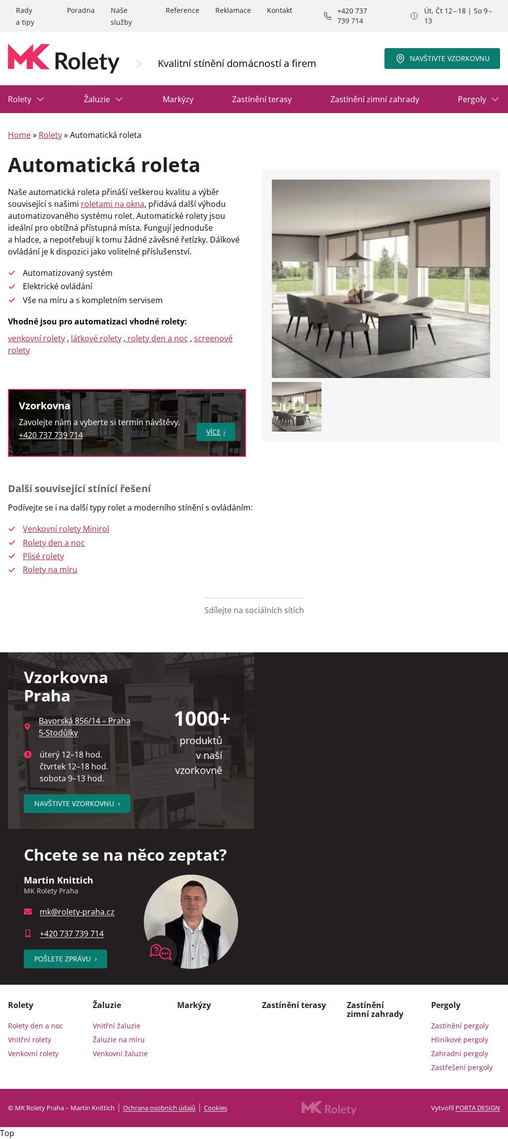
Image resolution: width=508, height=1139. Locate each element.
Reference (182, 10)
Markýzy (178, 99)
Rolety (19, 99)
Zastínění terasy (262, 99)
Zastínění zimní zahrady (374, 99)
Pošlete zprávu (65, 958)
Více (213, 432)
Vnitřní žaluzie (116, 1025)
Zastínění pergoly (460, 1025)
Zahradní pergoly (459, 1053)
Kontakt (279, 10)
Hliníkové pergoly (459, 1039)
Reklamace (233, 10)
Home (19, 134)
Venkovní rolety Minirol (66, 528)
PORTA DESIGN (477, 1107)
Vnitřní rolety (29, 1039)
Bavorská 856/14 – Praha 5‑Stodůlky (84, 726)
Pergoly (472, 99)
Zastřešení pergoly (462, 1067)
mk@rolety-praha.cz (77, 911)
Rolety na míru (50, 569)
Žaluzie (97, 99)
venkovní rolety (36, 338)
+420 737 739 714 (352, 15)
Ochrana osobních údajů (159, 1107)
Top (7, 1133)
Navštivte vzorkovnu (450, 58)
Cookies (215, 1107)
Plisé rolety (43, 556)
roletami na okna (112, 203)
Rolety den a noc (54, 542)
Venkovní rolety (33, 1053)
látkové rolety (96, 338)
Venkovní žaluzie (120, 1053)
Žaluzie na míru (119, 1039)
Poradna (81, 10)
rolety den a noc (157, 338)
